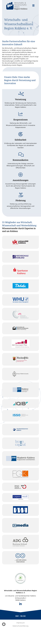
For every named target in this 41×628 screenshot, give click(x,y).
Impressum (21, 623)
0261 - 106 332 (20, 616)
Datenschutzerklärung (20, 626)
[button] (4, 624)
